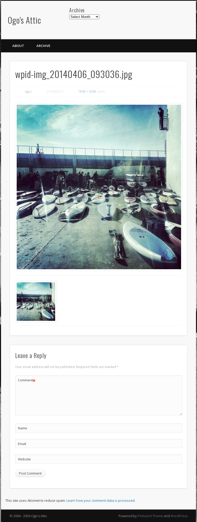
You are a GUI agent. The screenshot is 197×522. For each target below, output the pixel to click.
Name (22, 428)
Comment (27, 381)
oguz (28, 91)
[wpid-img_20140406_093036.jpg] (98, 187)
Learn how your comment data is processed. (100, 500)
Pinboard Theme (150, 516)
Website (24, 459)
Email (22, 443)
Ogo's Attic (24, 20)
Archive (43, 45)
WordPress (179, 516)
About (18, 45)
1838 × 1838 (87, 91)
